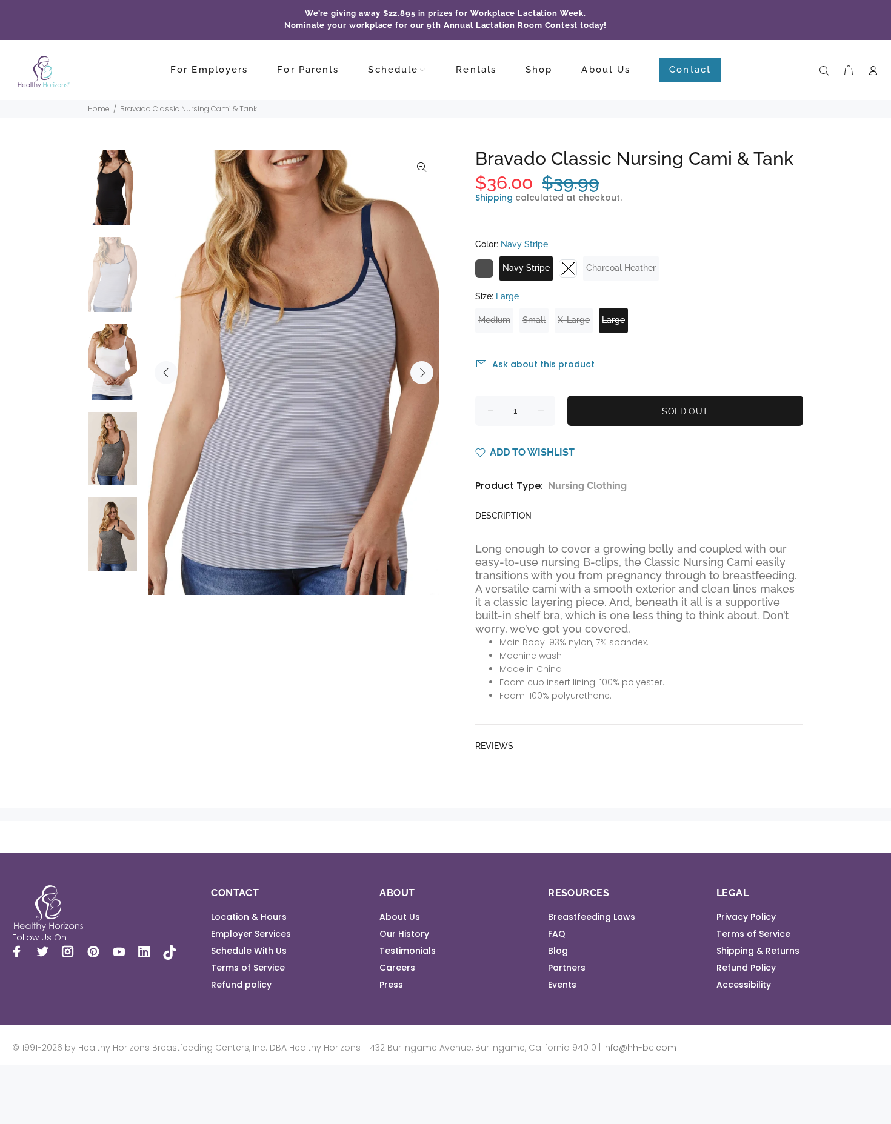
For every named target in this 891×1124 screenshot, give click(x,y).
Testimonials (407, 951)
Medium (494, 320)
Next (421, 372)
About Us (399, 917)
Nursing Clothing (587, 485)
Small (534, 320)
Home (99, 109)
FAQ (557, 934)
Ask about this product (543, 364)
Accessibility (743, 985)
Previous (166, 372)
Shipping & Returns (757, 951)
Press (391, 985)
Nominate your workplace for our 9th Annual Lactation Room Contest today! (445, 25)
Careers (397, 968)
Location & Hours (249, 917)
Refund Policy (746, 968)
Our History (404, 934)
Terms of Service (248, 968)
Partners (567, 968)
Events (562, 985)
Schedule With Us (249, 951)
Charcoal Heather (621, 268)
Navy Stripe (526, 268)
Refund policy (241, 985)
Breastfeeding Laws (591, 917)
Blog (558, 951)
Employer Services (251, 934)
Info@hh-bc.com (639, 1048)
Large (613, 320)
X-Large (574, 320)
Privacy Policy (746, 917)
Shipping (494, 197)
